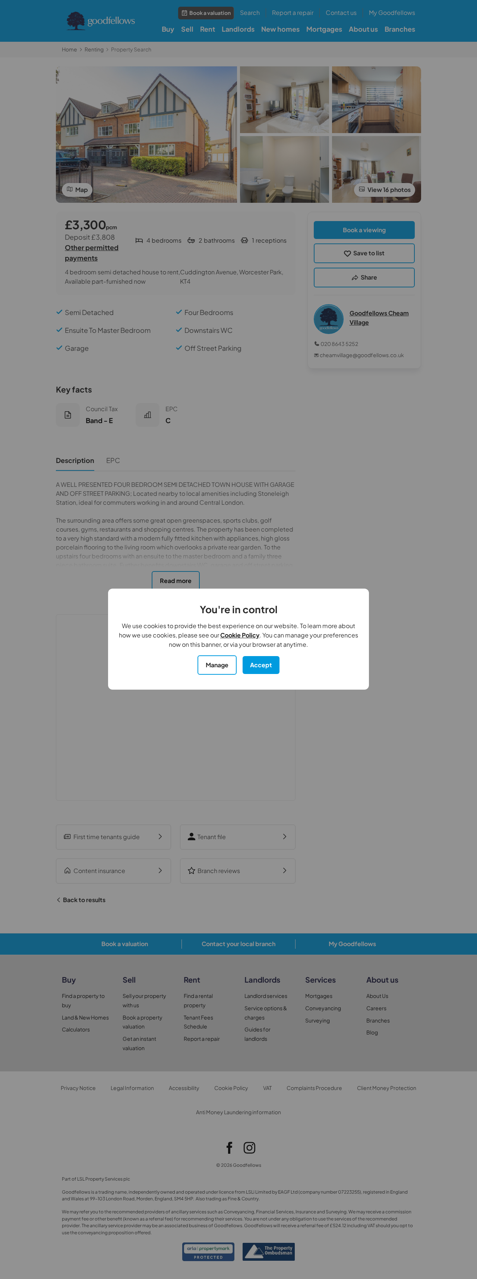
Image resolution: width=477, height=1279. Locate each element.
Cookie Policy (239, 635)
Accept (261, 665)
